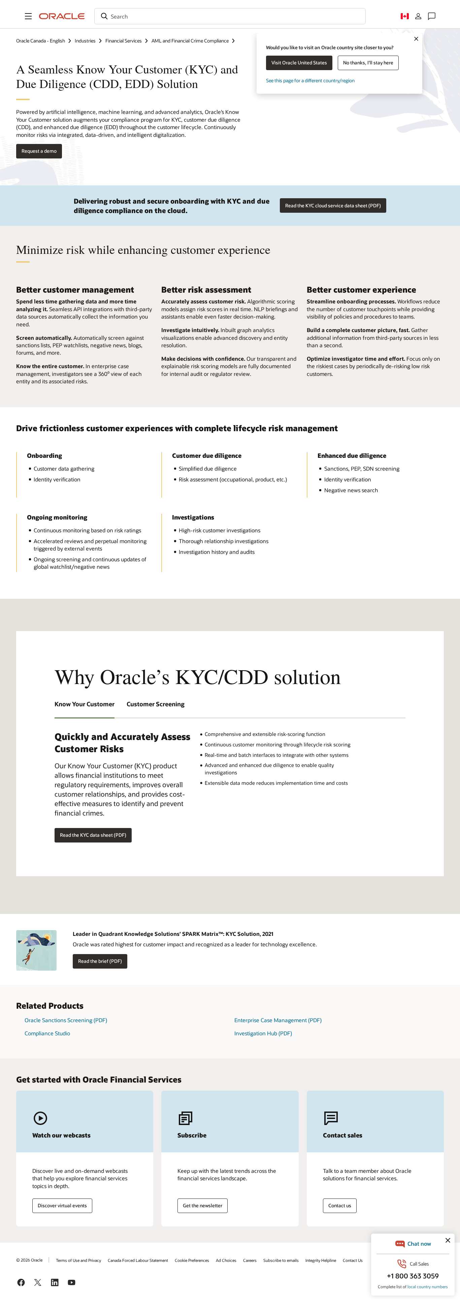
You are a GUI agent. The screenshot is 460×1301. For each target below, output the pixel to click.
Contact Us (353, 1260)
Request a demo (39, 151)
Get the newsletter (202, 1205)
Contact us (339, 1205)
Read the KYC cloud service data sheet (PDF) (333, 205)
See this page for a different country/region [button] (310, 80)
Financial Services (123, 40)
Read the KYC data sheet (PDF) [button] (93, 835)
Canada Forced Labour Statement (138, 1260)
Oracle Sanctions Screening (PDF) (66, 1020)
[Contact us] (432, 16)
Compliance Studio (47, 1033)
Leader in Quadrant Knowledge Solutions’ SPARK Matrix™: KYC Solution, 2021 (173, 933)
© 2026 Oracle (29, 1260)
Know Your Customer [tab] (84, 704)
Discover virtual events (62, 1205)
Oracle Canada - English (40, 40)
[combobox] (230, 16)
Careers (250, 1260)
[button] (28, 16)
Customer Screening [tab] (156, 704)
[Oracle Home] (62, 16)
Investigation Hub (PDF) (263, 1033)
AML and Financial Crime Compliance (190, 40)
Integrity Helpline (320, 1260)
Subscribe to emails (281, 1260)
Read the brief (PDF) (100, 961)
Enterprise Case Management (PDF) (278, 1020)
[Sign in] (418, 16)
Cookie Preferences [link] (192, 1260)
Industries (85, 40)
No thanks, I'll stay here (368, 62)
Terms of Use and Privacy (78, 1260)
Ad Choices (226, 1260)
